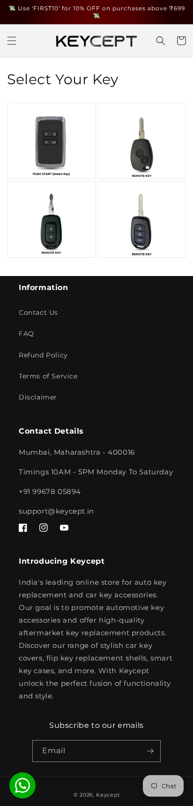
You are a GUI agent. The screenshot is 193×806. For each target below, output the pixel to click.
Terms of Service (48, 376)
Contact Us (38, 312)
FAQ (26, 333)
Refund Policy (43, 355)
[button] (11, 40)
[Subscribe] (150, 751)
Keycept (107, 794)
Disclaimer (38, 397)
